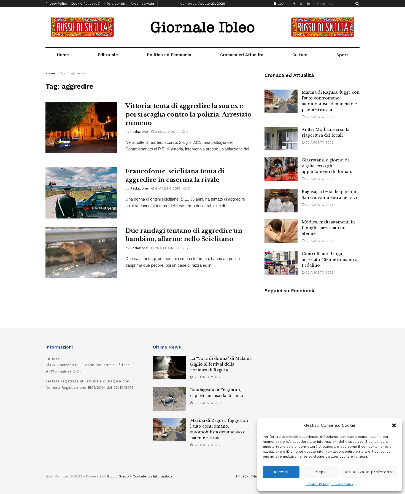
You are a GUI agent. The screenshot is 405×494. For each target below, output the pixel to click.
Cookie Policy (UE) (86, 4)
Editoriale (108, 54)
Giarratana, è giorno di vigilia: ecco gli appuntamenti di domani (327, 166)
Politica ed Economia (169, 54)
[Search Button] (356, 3)
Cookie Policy (317, 484)
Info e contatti (115, 4)
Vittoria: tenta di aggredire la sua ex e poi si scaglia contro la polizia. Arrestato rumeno (188, 114)
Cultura (299, 54)
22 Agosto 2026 (319, 117)
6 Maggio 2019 (167, 188)
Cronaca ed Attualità (241, 54)
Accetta (281, 471)
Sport (342, 54)
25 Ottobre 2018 (169, 248)
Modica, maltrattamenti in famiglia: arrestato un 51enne (328, 228)
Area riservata (142, 4)
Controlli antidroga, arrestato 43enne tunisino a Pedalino (329, 259)
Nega (320, 471)
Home (63, 54)
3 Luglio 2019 (166, 132)
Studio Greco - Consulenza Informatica (139, 476)
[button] (394, 425)
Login (281, 4)
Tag (62, 73)
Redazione (139, 132)
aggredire (78, 73)
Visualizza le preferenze (369, 471)
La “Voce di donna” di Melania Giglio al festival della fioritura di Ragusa (221, 364)
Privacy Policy (342, 484)
